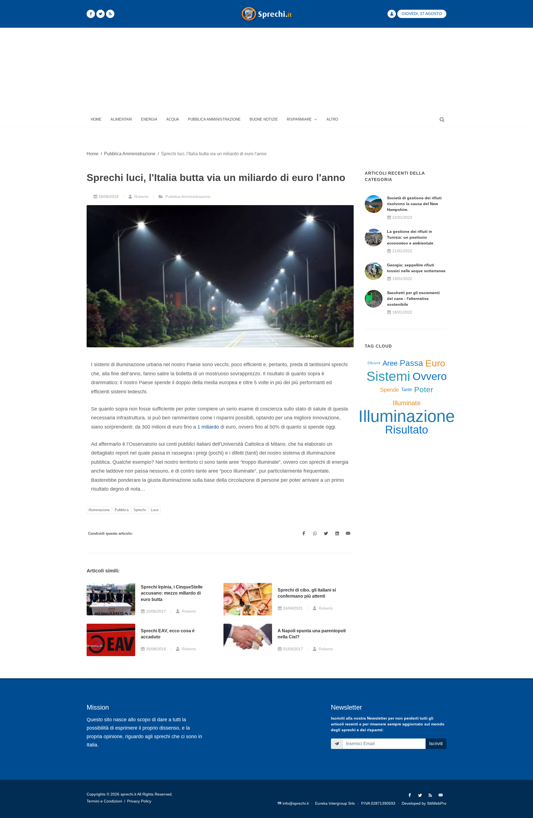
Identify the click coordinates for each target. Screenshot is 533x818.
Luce (155, 510)
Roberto (141, 196)
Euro (435, 363)
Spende (389, 390)
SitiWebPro (436, 803)
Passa (411, 363)
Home (93, 153)
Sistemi (388, 376)
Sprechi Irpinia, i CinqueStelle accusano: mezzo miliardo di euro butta (172, 593)
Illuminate (407, 403)
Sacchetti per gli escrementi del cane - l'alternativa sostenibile (413, 298)
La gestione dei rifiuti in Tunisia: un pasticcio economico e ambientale (410, 237)
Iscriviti (436, 743)
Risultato (406, 430)
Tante (406, 389)
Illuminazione (99, 510)
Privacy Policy (139, 801)
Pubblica (122, 510)
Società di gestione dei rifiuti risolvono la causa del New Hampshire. (414, 204)
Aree (390, 363)
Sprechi (140, 510)
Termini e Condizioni (104, 801)
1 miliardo (208, 427)
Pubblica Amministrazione (129, 153)
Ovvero (430, 376)
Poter (423, 389)
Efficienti (374, 363)
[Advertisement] (266, 69)
